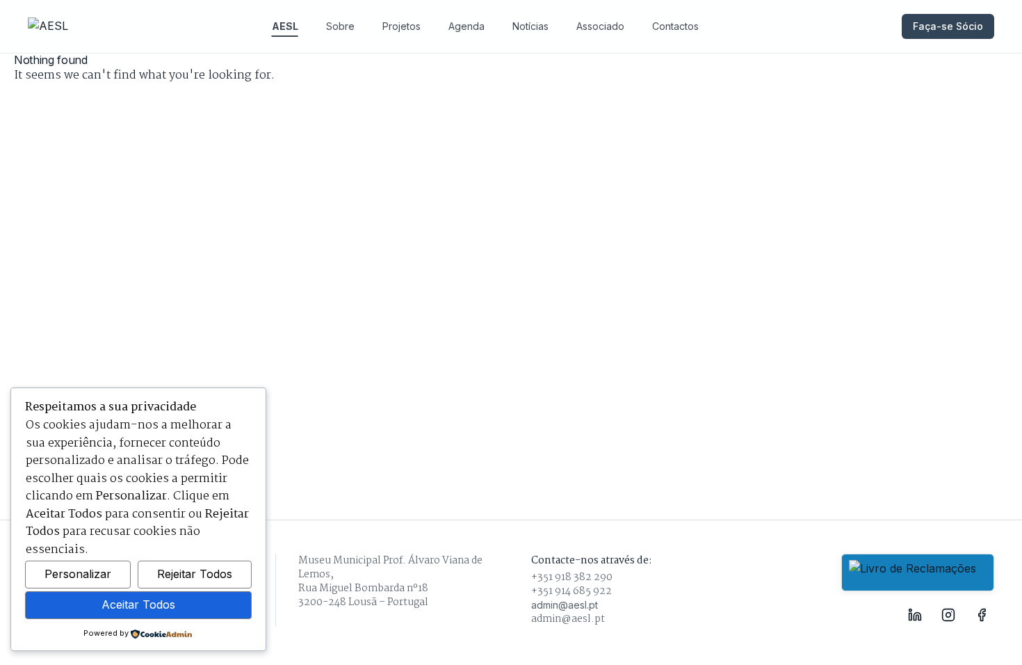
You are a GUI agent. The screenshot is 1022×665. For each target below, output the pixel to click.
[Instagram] (948, 614)
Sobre (340, 26)
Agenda (466, 26)
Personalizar (77, 574)
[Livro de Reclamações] (917, 572)
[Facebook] (981, 614)
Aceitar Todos (138, 604)
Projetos (401, 26)
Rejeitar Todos (194, 574)
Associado (600, 26)
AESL (285, 26)
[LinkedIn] (914, 614)
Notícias (530, 26)
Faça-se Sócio (948, 26)
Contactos (675, 26)
